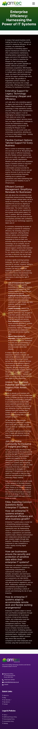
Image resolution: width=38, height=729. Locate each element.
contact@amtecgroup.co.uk (11, 682)
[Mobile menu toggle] (33, 3)
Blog (4, 697)
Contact (5, 704)
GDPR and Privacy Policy (10, 717)
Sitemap (5, 723)
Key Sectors (6, 702)
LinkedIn (6, 684)
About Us (6, 695)
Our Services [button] (7, 699)
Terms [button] (5, 714)
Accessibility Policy (8, 721)
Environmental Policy (9, 719)
